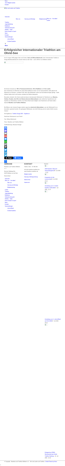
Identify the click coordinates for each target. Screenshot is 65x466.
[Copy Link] (32, 144)
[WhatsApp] (32, 141)
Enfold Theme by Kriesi (51, 461)
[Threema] (32, 147)
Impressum (27, 182)
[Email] (32, 133)
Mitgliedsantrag (43, 19)
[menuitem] (33, 1)
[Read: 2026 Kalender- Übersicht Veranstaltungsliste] (46, 166)
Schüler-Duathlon (11, 210)
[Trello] (32, 152)
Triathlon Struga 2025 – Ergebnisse (21, 113)
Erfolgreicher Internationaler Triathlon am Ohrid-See (32, 51)
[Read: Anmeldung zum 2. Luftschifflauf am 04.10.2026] (46, 191)
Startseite (7, 178)
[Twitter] (32, 149)
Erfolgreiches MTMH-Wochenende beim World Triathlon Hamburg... (51, 454)
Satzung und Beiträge (29, 19)
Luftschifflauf (10, 208)
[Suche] (5, 43)
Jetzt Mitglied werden (10, 2)
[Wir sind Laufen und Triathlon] (17, 8)
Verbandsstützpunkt (10, 197)
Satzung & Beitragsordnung (31, 176)
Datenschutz (27, 179)
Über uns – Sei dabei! (10, 180)
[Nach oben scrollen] (0, 465)
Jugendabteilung (9, 193)
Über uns (18, 19)
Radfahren (7, 195)
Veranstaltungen (9, 206)
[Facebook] (32, 128)
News (6, 1)
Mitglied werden (28, 174)
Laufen (6, 189)
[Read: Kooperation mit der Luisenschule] (46, 174)
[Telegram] (32, 155)
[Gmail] (32, 136)
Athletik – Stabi (8, 198)
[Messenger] (32, 138)
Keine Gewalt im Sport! (10, 200)
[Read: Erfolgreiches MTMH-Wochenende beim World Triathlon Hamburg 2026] (46, 325)
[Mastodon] (32, 130)
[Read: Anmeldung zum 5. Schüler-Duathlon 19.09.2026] (46, 183)
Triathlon (7, 191)
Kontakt (7, 4)
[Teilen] (32, 161)
